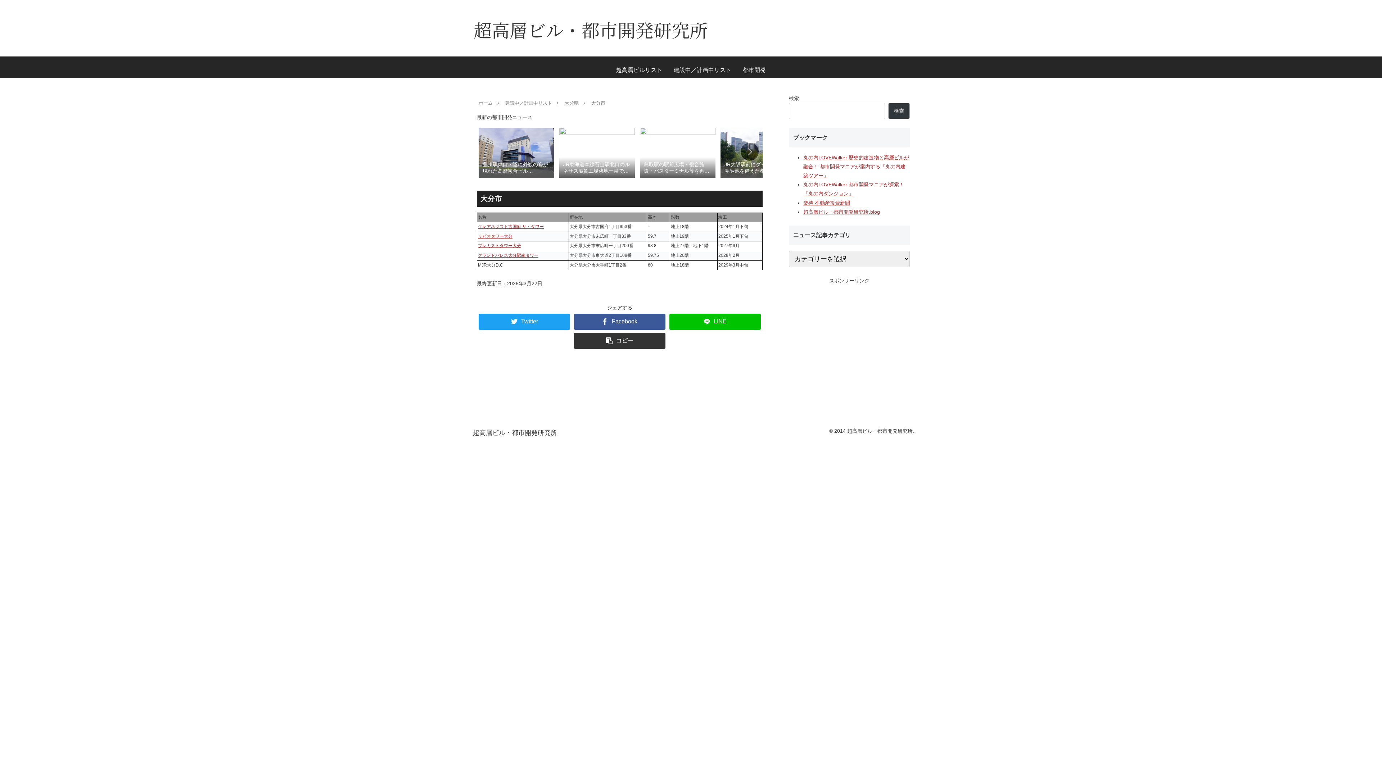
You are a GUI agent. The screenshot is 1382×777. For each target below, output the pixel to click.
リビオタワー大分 (495, 236)
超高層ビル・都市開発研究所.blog (841, 212)
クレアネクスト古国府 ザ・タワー (511, 226)
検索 (794, 98)
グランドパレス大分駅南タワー (508, 255)
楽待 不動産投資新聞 (826, 203)
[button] (750, 152)
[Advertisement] (849, 335)
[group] (516, 152)
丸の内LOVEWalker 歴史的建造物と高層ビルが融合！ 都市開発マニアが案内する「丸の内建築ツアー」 (856, 166)
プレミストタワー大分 (499, 245)
